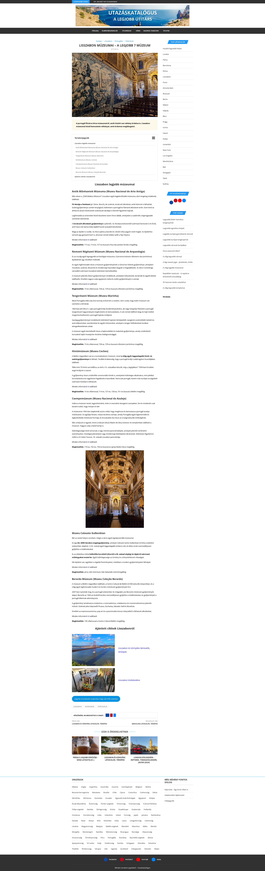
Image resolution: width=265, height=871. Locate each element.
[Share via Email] (114, 715)
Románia (122, 837)
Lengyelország (135, 820)
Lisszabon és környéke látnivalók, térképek (114, 758)
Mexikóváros (168, 161)
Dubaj (165, 139)
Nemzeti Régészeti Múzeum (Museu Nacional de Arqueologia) (97, 152)
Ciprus (122, 792)
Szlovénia (152, 843)
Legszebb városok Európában (174, 245)
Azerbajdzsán (127, 787)
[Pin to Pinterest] (111, 715)
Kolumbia (107, 820)
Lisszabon (167, 77)
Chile (115, 792)
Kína (98, 820)
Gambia (90, 809)
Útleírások (126, 31)
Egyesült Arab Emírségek (125, 798)
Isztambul (167, 144)
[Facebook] (188, 1)
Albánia (75, 787)
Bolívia (148, 787)
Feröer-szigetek (107, 804)
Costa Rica (132, 792)
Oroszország (77, 837)
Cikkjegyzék (169, 801)
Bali (164, 167)
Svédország (109, 843)
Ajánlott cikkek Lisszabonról (85, 177)
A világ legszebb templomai (174, 288)
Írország (127, 815)
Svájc (99, 843)
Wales (156, 849)
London (166, 54)
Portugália (112, 837)
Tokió (165, 178)
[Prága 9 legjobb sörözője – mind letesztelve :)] (85, 745)
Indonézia (109, 815)
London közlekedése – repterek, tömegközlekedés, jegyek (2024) (144, 760)
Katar (83, 820)
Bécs (165, 116)
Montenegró (88, 832)
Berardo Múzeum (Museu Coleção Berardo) (91, 172)
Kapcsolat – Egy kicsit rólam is (176, 789)
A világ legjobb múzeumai (173, 268)
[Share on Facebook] (107, 715)
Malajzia (99, 826)
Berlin (165, 99)
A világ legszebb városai (172, 256)
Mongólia (75, 832)
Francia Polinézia (150, 804)
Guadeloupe (123, 809)
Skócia (150, 837)
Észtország (93, 804)
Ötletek (166, 31)
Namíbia (99, 832)
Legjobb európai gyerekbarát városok (178, 234)
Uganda (114, 849)
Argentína (93, 787)
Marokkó (125, 826)
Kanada (75, 820)
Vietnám (147, 849)
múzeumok (89, 706)
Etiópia (152, 798)
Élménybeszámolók (110, 31)
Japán (136, 815)
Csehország (144, 792)
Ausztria (115, 787)
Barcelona (167, 65)
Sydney (166, 184)
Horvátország (88, 815)
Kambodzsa (155, 815)
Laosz (124, 820)
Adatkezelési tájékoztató (174, 795)
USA (106, 849)
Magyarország (87, 826)
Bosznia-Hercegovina (80, 792)
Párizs (165, 60)
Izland (165, 133)
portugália (102, 706)
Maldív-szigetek (112, 826)
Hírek (138, 31)
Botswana (96, 792)
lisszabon (77, 706)
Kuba (117, 820)
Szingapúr (167, 172)
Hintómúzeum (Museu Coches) (86, 160)
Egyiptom (142, 798)
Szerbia (120, 843)
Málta (145, 826)
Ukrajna (98, 849)
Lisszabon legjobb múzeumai (85, 143)
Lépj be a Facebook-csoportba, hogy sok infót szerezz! (96, 699)
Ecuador (108, 798)
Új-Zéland (124, 849)
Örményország (91, 837)
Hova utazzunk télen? (171, 251)
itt (88, 240)
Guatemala (136, 809)
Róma (165, 71)
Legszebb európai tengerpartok (175, 239)
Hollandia (147, 809)
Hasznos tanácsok (151, 31)
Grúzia (112, 809)
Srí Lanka (90, 843)
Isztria (165, 127)
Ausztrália (104, 787)
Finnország (121, 804)
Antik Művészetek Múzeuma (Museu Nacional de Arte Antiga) (97, 147)
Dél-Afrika (76, 798)
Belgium (139, 787)
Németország (111, 832)
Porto (165, 82)
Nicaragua (124, 832)
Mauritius (136, 826)
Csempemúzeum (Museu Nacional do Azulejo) (92, 164)
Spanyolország (78, 843)
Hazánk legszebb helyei (172, 48)
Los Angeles (167, 155)
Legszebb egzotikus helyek (173, 228)
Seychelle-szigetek (137, 837)
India (99, 815)
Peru (102, 837)
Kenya (91, 820)
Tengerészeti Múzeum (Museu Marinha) (89, 156)
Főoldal (95, 31)
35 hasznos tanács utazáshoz (174, 282)
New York (167, 150)
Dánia (155, 792)
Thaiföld (75, 849)
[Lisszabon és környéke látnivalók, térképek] (114, 745)
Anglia (83, 787)
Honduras (76, 815)
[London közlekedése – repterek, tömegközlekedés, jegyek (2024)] (144, 745)
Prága (165, 122)
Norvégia (135, 832)
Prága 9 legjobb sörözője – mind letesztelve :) (85, 758)
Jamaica (145, 815)
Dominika (98, 798)
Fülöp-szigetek (78, 809)
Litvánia (75, 826)
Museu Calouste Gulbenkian (85, 168)
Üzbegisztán (136, 849)
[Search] (172, 31)
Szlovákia (141, 843)
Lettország (149, 820)
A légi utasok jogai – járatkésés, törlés (178, 262)
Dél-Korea (87, 798)
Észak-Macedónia (79, 804)
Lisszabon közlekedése (129, 680)
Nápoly (166, 110)
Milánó (165, 105)
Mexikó (154, 826)
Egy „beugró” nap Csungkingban (105, 2)
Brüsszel (166, 93)
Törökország (86, 849)
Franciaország (134, 804)
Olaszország (147, 832)
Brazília (106, 792)
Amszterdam (168, 88)
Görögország (101, 809)
